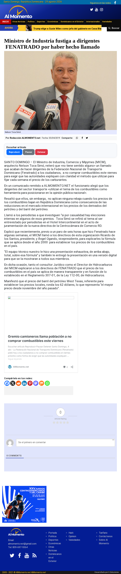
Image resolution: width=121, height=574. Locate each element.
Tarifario (103, 532)
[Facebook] (7, 383)
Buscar (116, 28)
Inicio (5, 21)
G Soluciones (113, 572)
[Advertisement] (38, 390)
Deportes (41, 22)
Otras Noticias (18, 22)
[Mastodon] (35, 383)
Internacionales (93, 22)
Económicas (53, 22)
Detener (41, 152)
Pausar (28, 152)
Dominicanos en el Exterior (72, 22)
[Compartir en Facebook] (81, 138)
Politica (52, 536)
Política (31, 22)
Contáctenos (105, 536)
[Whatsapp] (47, 383)
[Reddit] (18, 383)
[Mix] (41, 383)
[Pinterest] (30, 383)
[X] (12, 383)
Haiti (71, 532)
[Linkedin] (24, 383)
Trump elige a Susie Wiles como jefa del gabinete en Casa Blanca (45, 28)
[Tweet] (86, 138)
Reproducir (14, 152)
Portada (52, 532)
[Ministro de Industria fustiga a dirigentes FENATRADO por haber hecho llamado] (60, 90)
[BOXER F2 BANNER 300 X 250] (24, 504)
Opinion (72, 536)
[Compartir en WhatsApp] (75, 138)
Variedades (107, 22)
